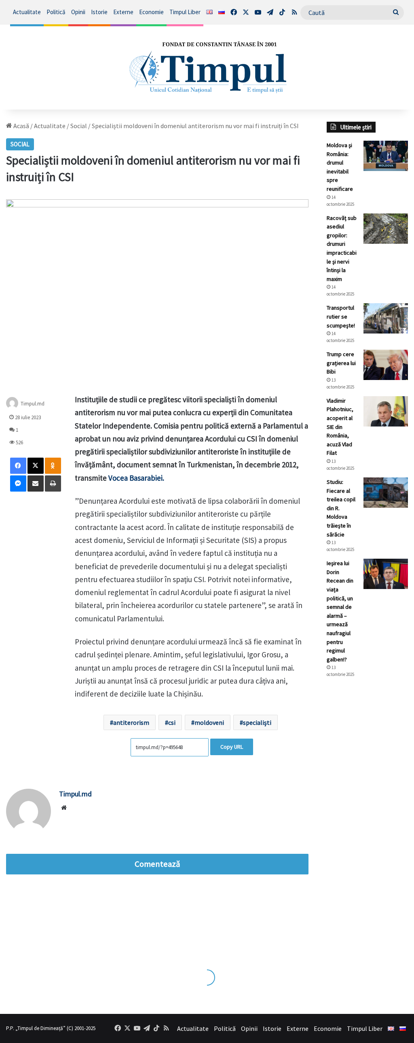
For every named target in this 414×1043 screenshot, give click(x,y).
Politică (55, 12)
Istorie (99, 12)
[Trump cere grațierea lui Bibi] (385, 365)
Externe (123, 12)
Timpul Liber (185, 12)
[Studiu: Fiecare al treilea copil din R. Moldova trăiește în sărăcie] (385, 492)
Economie (151, 12)
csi (171, 722)
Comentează (157, 864)
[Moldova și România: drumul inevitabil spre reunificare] (385, 156)
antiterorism (131, 722)
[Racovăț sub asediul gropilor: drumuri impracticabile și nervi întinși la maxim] (385, 228)
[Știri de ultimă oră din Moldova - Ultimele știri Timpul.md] (207, 67)
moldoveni (209, 722)
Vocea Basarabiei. (136, 478)
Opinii (78, 12)
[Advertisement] (367, 819)
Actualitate (27, 12)
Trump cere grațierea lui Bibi (341, 362)
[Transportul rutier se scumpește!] (385, 318)
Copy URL (231, 746)
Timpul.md (32, 403)
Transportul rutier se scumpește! (341, 316)
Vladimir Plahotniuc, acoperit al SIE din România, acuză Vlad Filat (340, 427)
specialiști (257, 722)
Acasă (20, 126)
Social (78, 126)
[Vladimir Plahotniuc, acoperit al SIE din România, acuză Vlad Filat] (385, 411)
